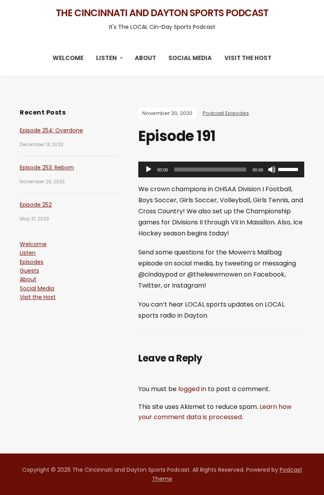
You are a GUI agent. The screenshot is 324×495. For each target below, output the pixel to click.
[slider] (289, 169)
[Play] (149, 169)
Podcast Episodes (226, 113)
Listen (106, 58)
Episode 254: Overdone (51, 130)
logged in (192, 388)
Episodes (31, 262)
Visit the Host (247, 58)
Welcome (68, 58)
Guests (29, 271)
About (145, 58)
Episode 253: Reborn (47, 167)
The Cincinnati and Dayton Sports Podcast (162, 12)
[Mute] (272, 169)
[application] (221, 169)
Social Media (190, 58)
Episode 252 (36, 205)
